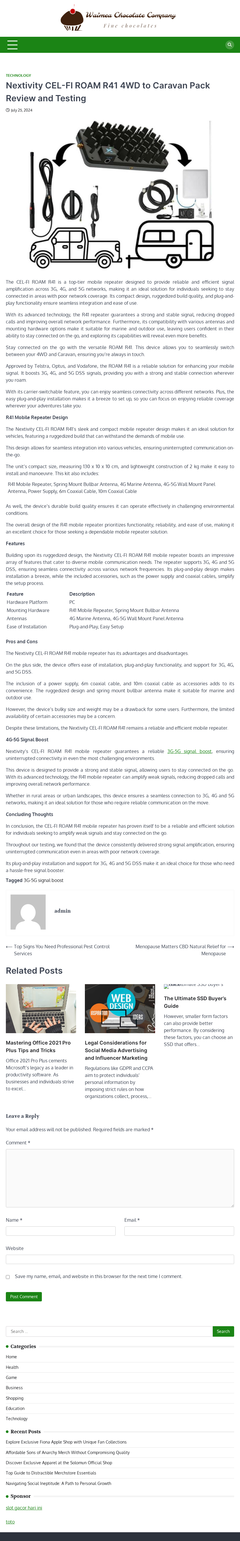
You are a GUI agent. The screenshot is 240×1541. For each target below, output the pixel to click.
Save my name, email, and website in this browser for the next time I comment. (99, 1276)
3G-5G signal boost (189, 751)
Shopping (14, 1398)
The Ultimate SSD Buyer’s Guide (195, 1002)
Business (14, 1387)
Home (11, 1356)
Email (132, 1220)
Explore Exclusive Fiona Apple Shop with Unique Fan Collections (66, 1441)
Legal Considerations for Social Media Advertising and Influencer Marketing (116, 1050)
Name (14, 1220)
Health (12, 1367)
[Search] (229, 45)
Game (11, 1377)
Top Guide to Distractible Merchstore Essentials (51, 1472)
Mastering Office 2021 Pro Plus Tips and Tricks (38, 1046)
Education (15, 1408)
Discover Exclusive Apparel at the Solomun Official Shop (59, 1462)
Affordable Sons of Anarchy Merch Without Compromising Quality (68, 1452)
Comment (18, 1143)
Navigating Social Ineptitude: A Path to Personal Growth (58, 1483)
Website (15, 1248)
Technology (18, 75)
